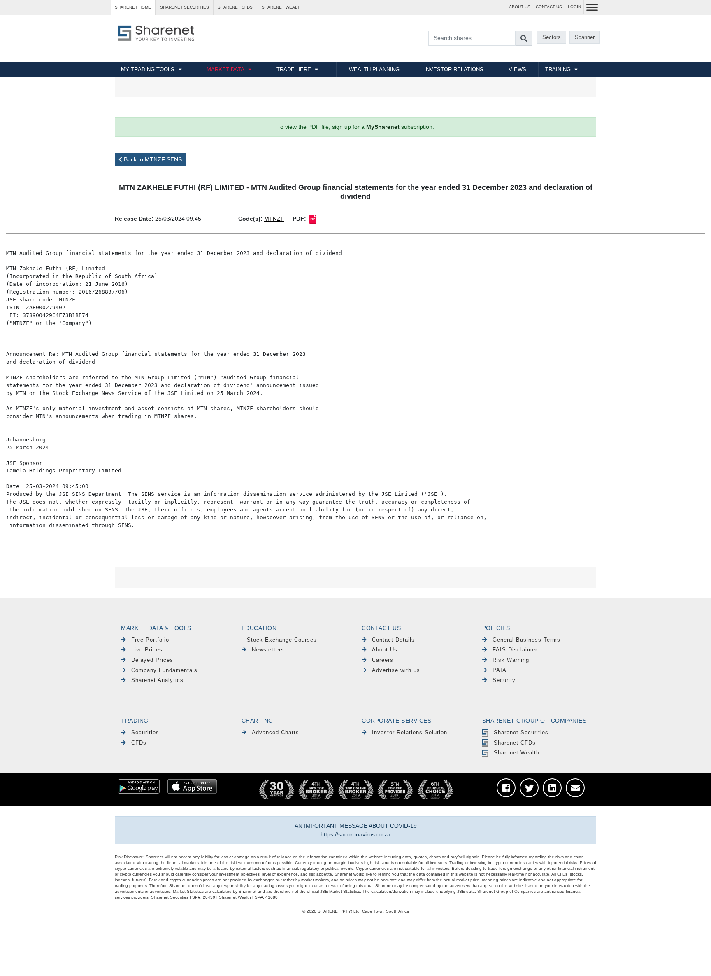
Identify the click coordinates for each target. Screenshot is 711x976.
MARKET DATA (225, 69)
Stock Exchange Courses (282, 640)
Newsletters (268, 650)
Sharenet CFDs (235, 7)
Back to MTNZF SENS (152, 159)
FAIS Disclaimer (515, 650)
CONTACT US (549, 7)
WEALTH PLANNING (374, 69)
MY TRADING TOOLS (147, 69)
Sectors (551, 37)
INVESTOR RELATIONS (453, 69)
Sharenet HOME (133, 7)
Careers (382, 660)
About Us (384, 650)
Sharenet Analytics (157, 680)
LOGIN (574, 7)
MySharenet (383, 127)
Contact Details (393, 640)
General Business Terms (526, 640)
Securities (145, 732)
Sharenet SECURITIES (184, 7)
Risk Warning (511, 660)
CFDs (138, 743)
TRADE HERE (293, 69)
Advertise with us (396, 670)
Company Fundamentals (164, 670)
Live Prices (147, 650)
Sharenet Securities (521, 732)
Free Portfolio (150, 640)
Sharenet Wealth (516, 753)
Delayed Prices (152, 660)
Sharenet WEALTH (282, 7)
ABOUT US (519, 7)
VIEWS (517, 69)
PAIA (500, 670)
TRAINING (558, 69)
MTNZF (274, 218)
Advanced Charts (275, 732)
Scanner (585, 37)
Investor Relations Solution (409, 732)
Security (504, 680)
